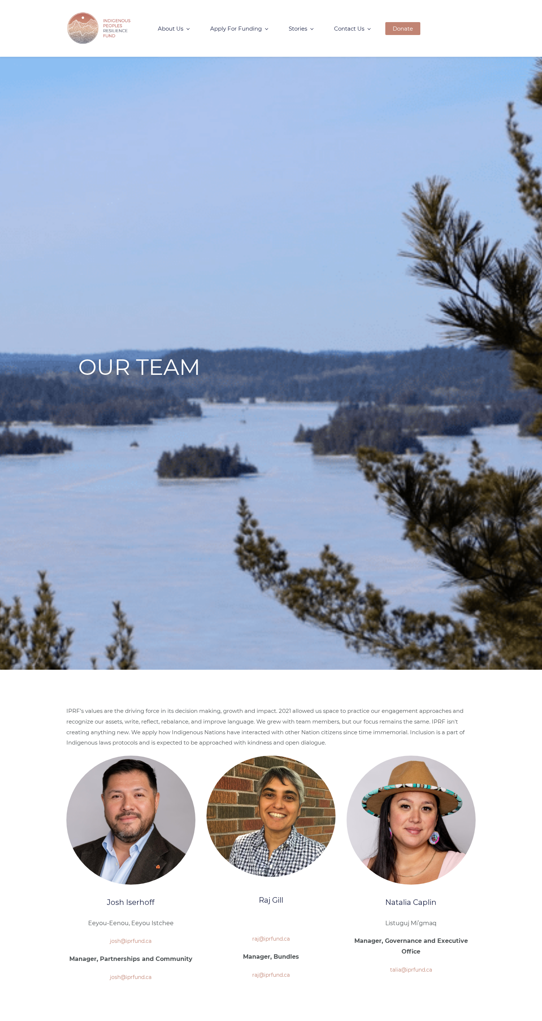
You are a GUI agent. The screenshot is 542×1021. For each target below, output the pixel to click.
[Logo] (99, 28)
